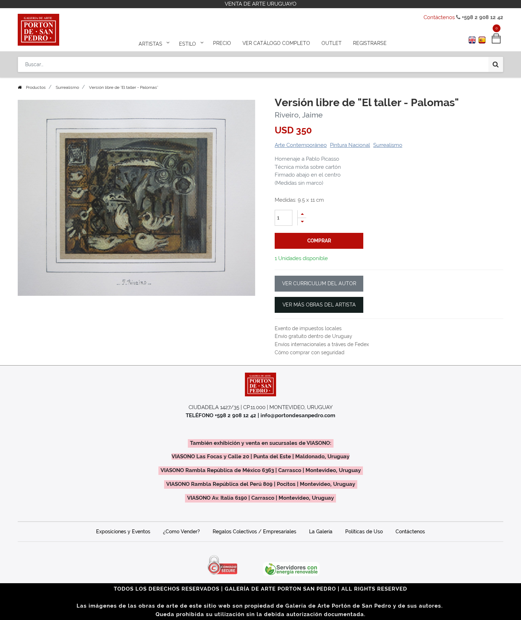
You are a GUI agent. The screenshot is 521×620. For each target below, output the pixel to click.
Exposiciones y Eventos (123, 531)
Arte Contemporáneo (301, 145)
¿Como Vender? (181, 531)
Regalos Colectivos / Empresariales (254, 531)
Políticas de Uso (364, 531)
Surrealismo (67, 87)
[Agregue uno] (302, 214)
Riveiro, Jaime (299, 114)
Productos (36, 87)
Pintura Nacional (350, 145)
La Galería (320, 531)
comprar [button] (319, 240)
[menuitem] (222, 43)
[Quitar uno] (302, 221)
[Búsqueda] (495, 64)
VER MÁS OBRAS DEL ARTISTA (319, 305)
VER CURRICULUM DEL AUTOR (319, 283)
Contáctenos (439, 17)
